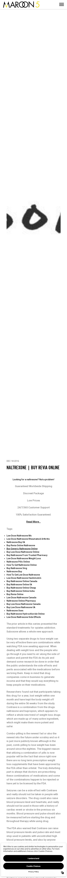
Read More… (33, 521)
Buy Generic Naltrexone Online (22, 548)
